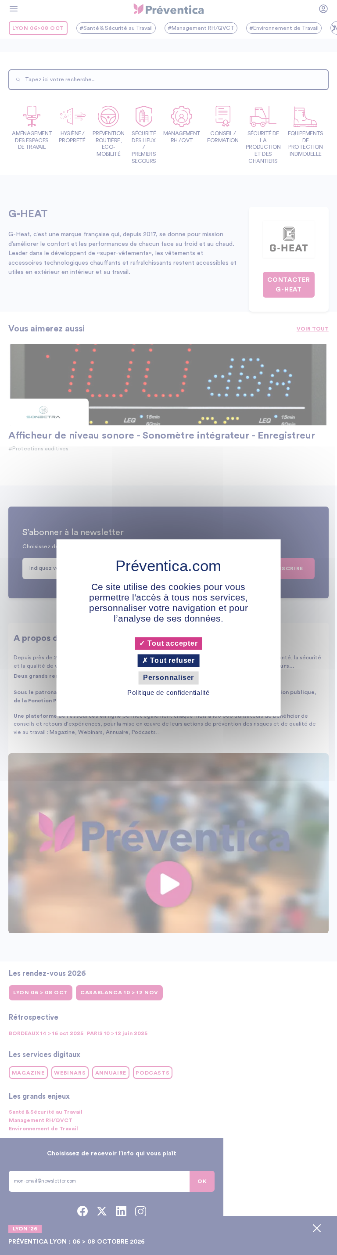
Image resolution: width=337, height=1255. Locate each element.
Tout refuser (171, 661)
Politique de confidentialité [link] (168, 692)
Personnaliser (168, 678)
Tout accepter (171, 643)
